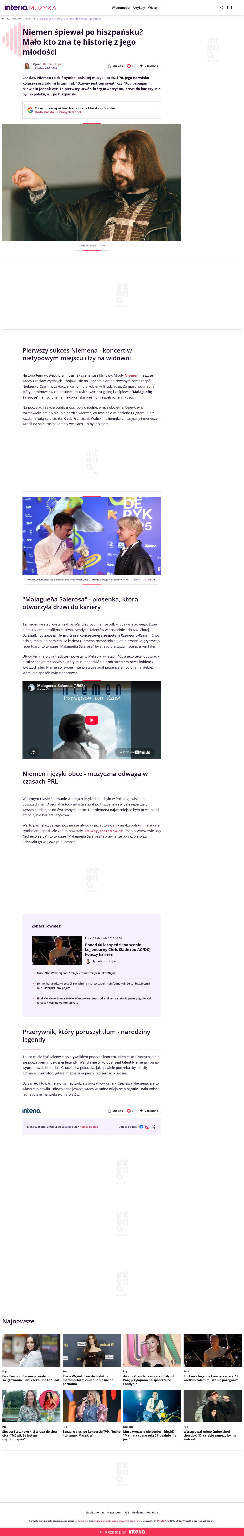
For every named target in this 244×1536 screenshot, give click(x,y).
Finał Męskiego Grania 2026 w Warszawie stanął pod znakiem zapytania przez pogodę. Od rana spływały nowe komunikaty (94, 1000)
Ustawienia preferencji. (129, 1520)
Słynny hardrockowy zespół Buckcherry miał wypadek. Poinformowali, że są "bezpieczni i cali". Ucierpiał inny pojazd (93, 986)
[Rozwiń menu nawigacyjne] (237, 7)
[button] (155, 7)
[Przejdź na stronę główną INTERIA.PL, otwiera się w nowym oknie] (16, 8)
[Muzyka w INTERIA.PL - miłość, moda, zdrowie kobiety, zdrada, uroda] (43, 8)
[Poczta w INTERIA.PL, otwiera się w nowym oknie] (229, 7)
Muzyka (17, 18)
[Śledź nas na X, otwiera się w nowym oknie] (153, 1127)
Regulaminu (81, 1520)
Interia (6, 18)
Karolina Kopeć (53, 64)
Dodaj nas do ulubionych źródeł (75, 112)
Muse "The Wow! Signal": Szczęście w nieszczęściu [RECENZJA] (76, 973)
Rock (27, 18)
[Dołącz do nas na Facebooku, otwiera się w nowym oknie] (141, 1127)
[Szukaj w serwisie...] (222, 7)
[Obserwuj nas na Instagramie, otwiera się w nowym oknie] (147, 1127)
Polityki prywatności (105, 1520)
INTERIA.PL (163, 1520)
